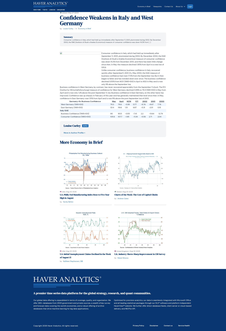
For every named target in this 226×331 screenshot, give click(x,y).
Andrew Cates (123, 198)
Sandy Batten (68, 202)
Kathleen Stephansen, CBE (73, 261)
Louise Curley (68, 29)
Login (190, 6)
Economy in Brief (144, 6)
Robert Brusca (123, 258)
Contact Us (168, 6)
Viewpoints (157, 6)
